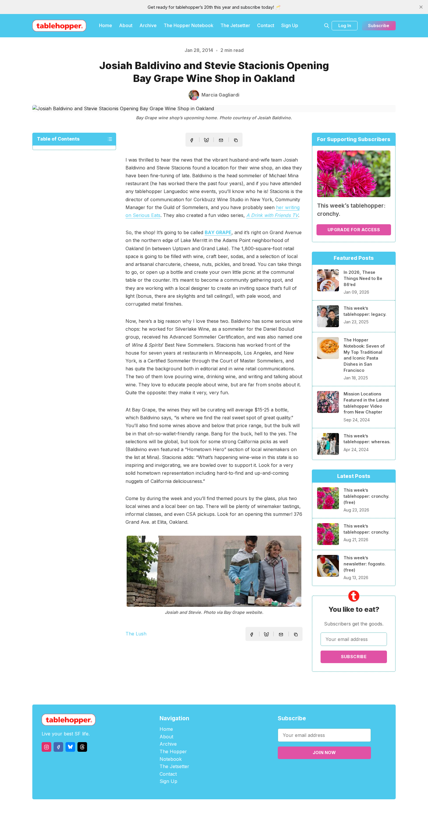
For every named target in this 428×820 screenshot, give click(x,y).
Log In (344, 25)
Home (105, 25)
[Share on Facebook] (191, 140)
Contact (265, 25)
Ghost (229, 809)
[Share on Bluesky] (206, 141)
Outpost (245, 809)
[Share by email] (221, 140)
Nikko (269, 809)
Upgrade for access (354, 229)
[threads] (82, 747)
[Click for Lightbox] (214, 571)
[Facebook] (58, 747)
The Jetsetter (235, 25)
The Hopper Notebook (188, 25)
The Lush (135, 634)
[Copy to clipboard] (236, 141)
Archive (148, 25)
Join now (324, 752)
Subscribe (378, 25)
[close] (421, 7)
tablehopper (179, 809)
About (125, 25)
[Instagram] (46, 747)
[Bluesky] (70, 747)
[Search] (327, 25)
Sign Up (289, 25)
